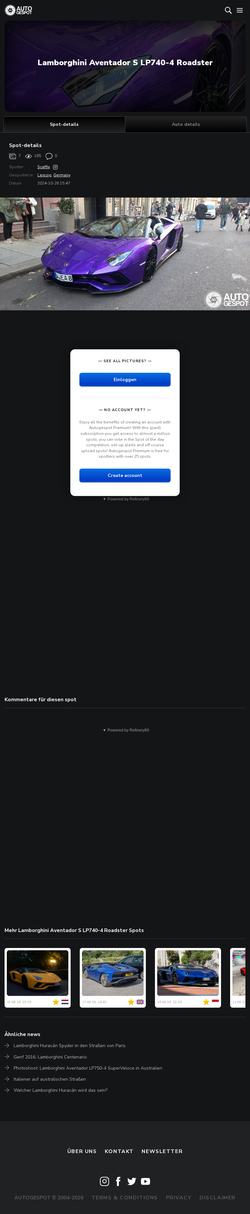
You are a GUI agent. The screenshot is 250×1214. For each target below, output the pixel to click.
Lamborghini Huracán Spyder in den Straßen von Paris (70, 1046)
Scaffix (43, 167)
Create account (125, 475)
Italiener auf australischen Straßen (50, 1079)
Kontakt (119, 1151)
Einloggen (125, 379)
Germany (61, 175)
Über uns (82, 1151)
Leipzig (44, 175)
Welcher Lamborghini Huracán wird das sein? (60, 1090)
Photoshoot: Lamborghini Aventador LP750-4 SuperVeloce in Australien (88, 1068)
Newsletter (162, 1151)
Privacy (179, 1197)
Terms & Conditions (124, 1197)
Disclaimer (218, 1197)
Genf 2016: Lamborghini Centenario (50, 1057)
